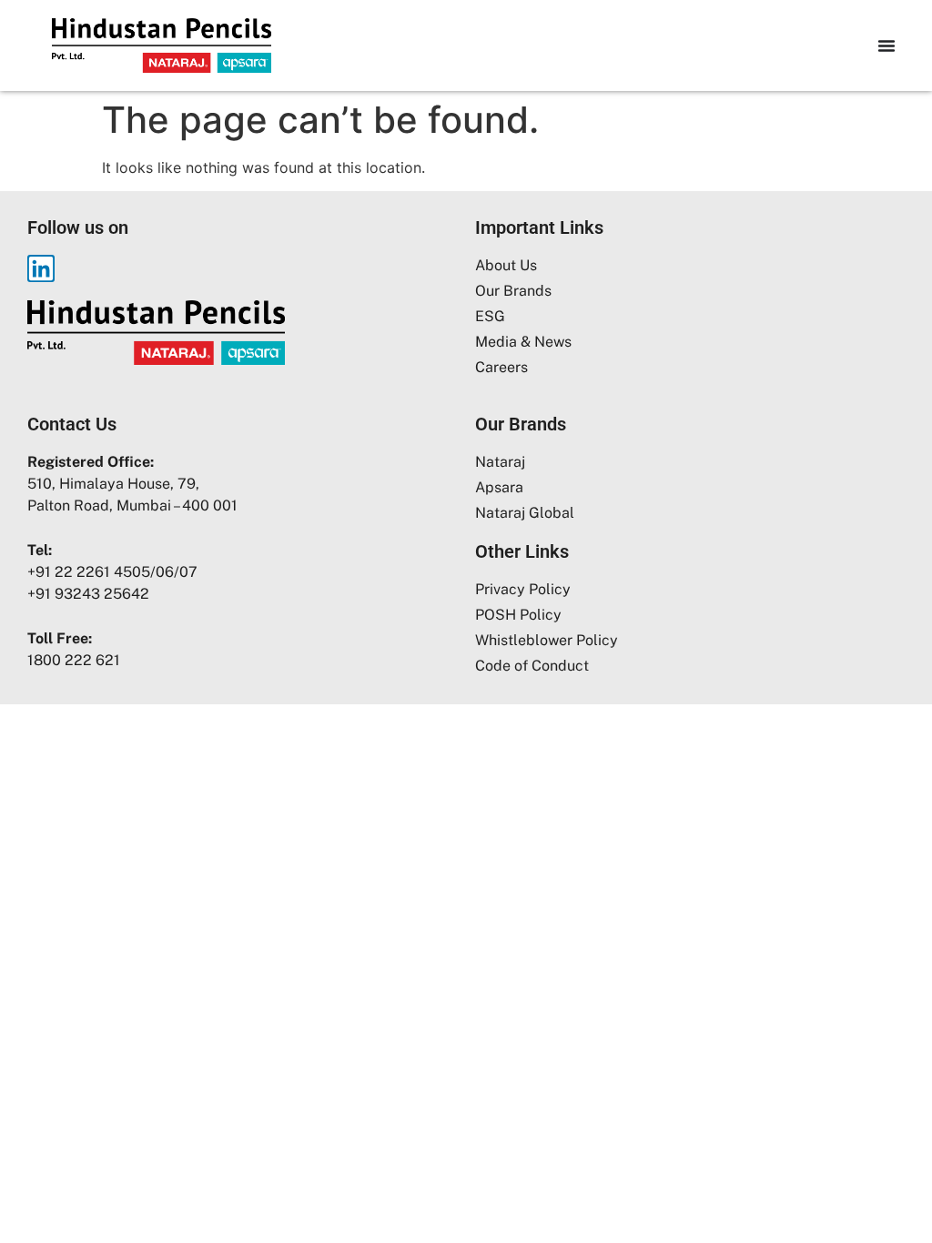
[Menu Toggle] (886, 45)
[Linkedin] (41, 268)
